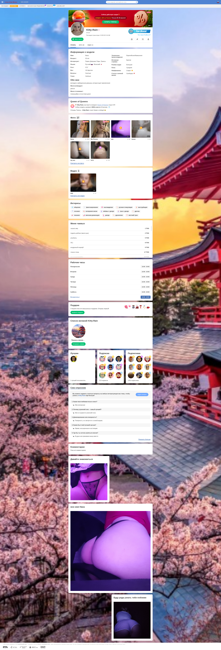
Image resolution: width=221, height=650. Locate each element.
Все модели (5, 6)
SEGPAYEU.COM (46, 644)
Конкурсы (50, 6)
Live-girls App (61, 6)
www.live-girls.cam (22, 644)
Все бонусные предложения (36, 6)
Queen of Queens (102, 105)
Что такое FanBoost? (144, 35)
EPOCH (39, 644)
